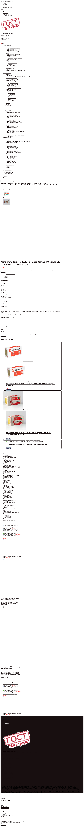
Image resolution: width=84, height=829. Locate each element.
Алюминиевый (12, 81)
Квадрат (8, 101)
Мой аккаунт (6, 6)
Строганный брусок (13, 61)
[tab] (32, 276)
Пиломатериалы (7, 45)
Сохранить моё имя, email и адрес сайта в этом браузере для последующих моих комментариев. (26, 334)
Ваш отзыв (4, 326)
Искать (2, 39)
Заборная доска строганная (15, 58)
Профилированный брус (14, 51)
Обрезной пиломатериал (9, 520)
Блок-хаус (8, 69)
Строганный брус (12, 50)
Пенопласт (5, 462)
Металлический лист (11, 80)
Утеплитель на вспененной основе (11, 466)
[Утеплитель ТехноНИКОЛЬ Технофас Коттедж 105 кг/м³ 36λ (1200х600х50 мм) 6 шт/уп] (6, 196)
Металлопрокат (7, 73)
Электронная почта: (5, 815)
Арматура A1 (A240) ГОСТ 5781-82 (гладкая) (19, 76)
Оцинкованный (12, 98)
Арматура (8, 74)
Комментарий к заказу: (6, 821)
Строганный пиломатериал (9, 519)
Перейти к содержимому (7, 1)
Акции (4, 3)
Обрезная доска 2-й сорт (14, 56)
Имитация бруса (10, 68)
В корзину (3, 272)
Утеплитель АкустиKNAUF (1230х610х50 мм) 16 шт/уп (26, 444)
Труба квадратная (12, 91)
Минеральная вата (10, 274)
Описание (5, 276)
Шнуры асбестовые (8, 486)
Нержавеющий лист (13, 86)
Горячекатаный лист (13, 83)
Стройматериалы (7, 105)
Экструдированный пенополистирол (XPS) (8, 459)
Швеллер (8, 103)
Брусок (7, 60)
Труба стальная (9, 90)
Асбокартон (6, 482)
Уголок (7, 104)
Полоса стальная (10, 100)
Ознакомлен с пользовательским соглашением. (14, 824)
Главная (5, 176)
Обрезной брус (6, 495)
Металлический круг (11, 89)
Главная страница (5, 185)
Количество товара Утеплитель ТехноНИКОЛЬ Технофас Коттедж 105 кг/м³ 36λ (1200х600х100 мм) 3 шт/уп (27, 270)
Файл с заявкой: (5, 822)
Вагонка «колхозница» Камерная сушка (15, 70)
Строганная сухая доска (14, 54)
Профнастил (9, 95)
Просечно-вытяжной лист (14, 88)
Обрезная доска (12, 55)
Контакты (5, 4)
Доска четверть (10, 64)
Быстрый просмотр (28, 361)
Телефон (3, 806)
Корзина (5, 175)
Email (2, 331)
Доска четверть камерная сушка (16, 66)
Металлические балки (11, 78)
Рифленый (11, 85)
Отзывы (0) (6, 277)
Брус (7, 46)
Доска (7, 53)
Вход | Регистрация (8, 172)
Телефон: (3, 816)
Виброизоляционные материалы (11, 475)
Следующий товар (7, 198)
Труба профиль (12, 94)
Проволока (8, 99)
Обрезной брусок (12, 63)
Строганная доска (12, 59)
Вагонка (5, 507)
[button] (42, 9)
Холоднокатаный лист (13, 84)
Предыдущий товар (8, 189)
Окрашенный (11, 96)
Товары (12, 185)
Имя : (2, 813)
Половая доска (9, 71)
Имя (2, 329)
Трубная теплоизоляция (9, 471)
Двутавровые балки (13, 79)
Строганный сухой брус (14, 48)
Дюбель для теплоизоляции (10, 479)
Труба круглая (11, 93)
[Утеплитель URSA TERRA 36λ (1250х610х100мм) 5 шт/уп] (6, 204)
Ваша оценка (4, 317)
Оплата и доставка (7, 7)
